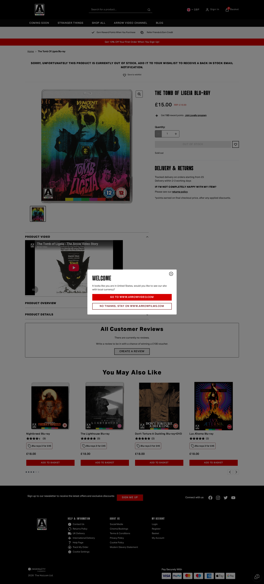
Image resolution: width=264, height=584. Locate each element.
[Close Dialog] (171, 274)
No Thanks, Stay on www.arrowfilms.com (132, 306)
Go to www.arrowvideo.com (132, 297)
